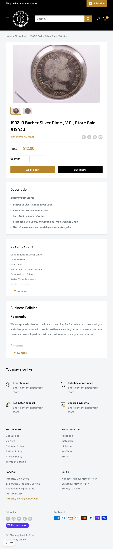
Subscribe (98, 3)
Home (9, 36)
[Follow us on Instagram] (13, 518)
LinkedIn (67, 446)
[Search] (88, 18)
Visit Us (10, 440)
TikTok (65, 456)
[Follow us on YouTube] (19, 518)
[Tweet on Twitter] (95, 136)
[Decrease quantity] (26, 159)
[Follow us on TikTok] (25, 518)
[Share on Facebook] (84, 136)
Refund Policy (14, 451)
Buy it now (80, 169)
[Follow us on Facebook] (8, 518)
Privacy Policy (14, 456)
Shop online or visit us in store (21, 3)
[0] (105, 18)
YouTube (67, 451)
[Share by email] (100, 136)
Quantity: (15, 158)
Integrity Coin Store (22, 137)
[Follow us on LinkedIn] (30, 518)
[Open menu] (7, 19)
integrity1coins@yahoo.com (22, 498)
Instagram (68, 440)
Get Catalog (12, 435)
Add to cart (32, 169)
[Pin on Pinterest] (89, 136)
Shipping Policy (15, 446)
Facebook (67, 435)
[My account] (98, 18)
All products (21, 36)
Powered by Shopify (16, 539)
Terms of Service (16, 461)
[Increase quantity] (42, 159)
